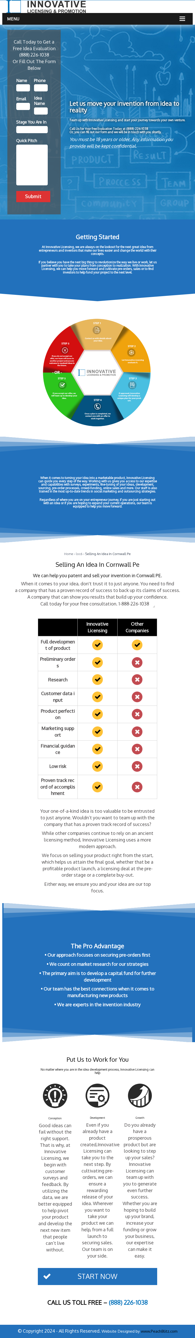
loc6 (79, 554)
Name (21, 80)
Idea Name (39, 100)
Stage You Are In (31, 122)
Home (68, 554)
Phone (40, 80)
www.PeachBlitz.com (159, 1331)
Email (21, 98)
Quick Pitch (26, 140)
